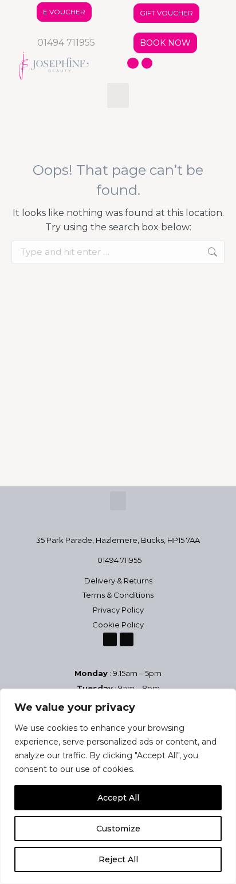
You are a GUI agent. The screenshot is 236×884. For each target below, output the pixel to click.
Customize (118, 828)
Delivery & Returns (118, 580)
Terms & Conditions (118, 594)
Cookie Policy (118, 624)
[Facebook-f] (133, 63)
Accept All (118, 798)
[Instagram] (147, 63)
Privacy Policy (118, 609)
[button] (118, 95)
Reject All (118, 859)
